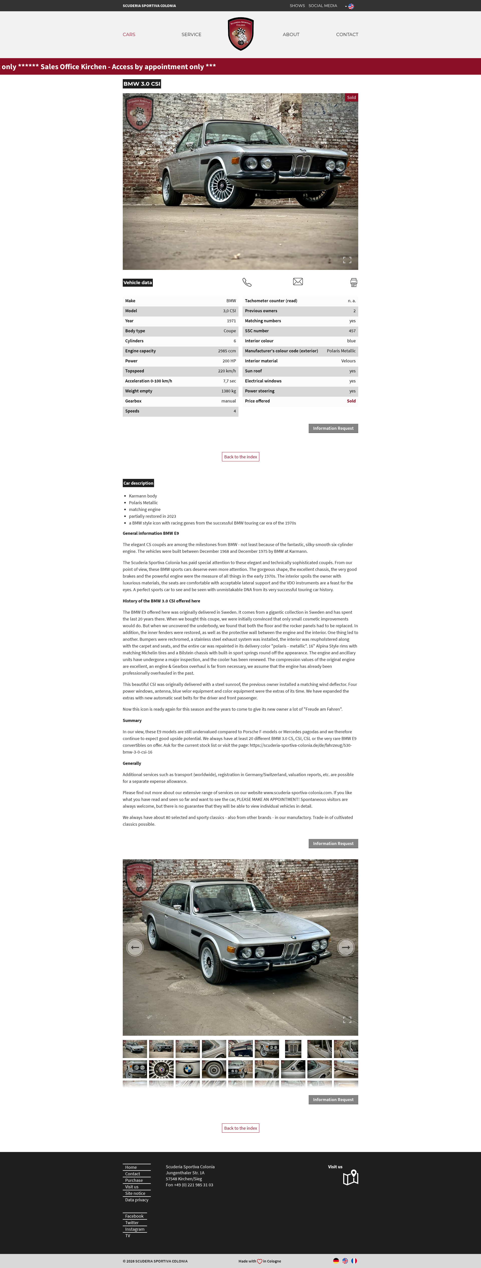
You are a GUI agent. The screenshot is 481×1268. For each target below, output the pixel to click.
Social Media (323, 5)
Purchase (134, 1180)
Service (191, 34)
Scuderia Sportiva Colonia (149, 5)
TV (127, 1235)
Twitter (132, 1222)
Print (353, 282)
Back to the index (240, 457)
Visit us (132, 1187)
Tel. (247, 282)
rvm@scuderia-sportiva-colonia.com (298, 281)
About (291, 34)
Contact (347, 34)
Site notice (135, 1193)
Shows (297, 5)
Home (131, 1167)
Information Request (333, 428)
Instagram (135, 1229)
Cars (129, 34)
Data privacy (136, 1200)
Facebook (134, 1216)
